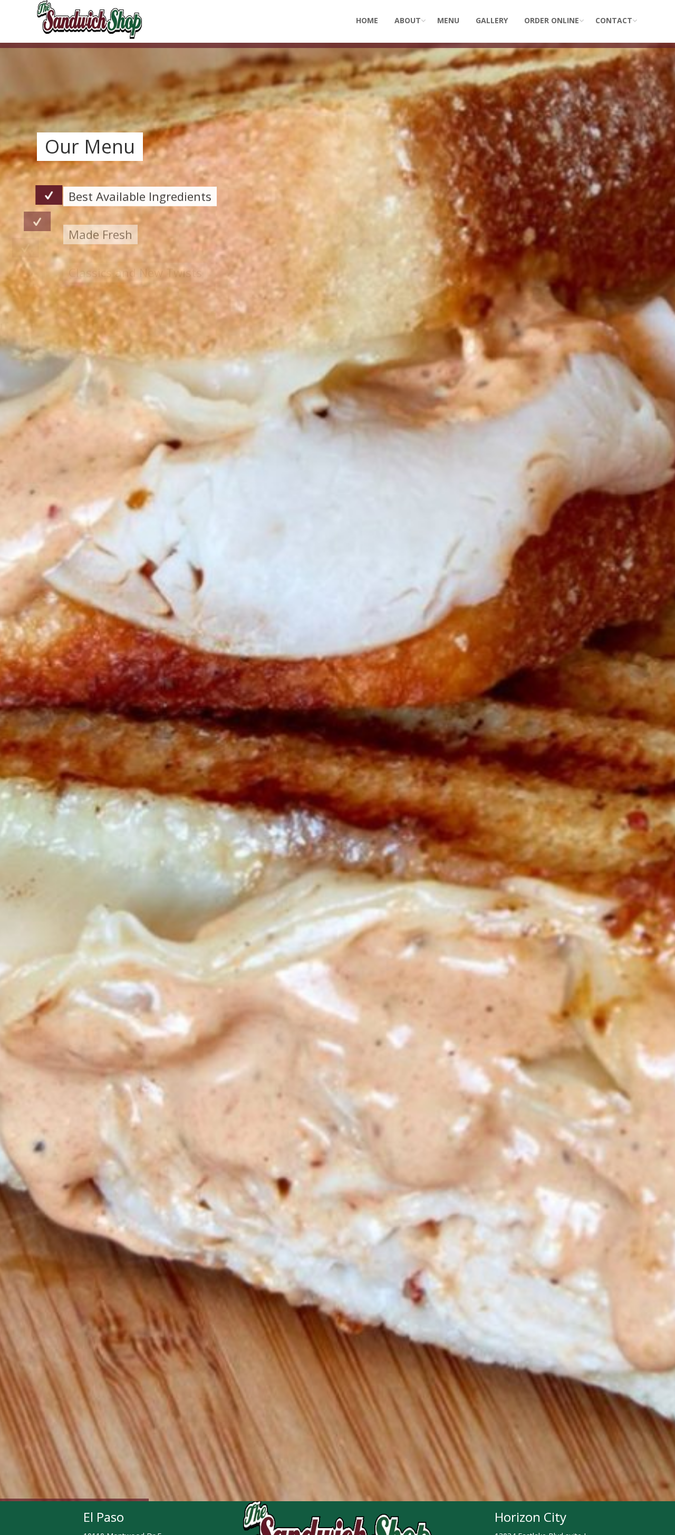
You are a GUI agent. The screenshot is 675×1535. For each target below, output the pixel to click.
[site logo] (89, 13)
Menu (448, 20)
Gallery (492, 20)
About (407, 20)
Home (367, 20)
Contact (613, 20)
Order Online (551, 20)
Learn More (86, 306)
